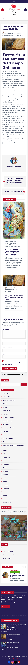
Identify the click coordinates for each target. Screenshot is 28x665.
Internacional (6, 457)
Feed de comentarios (9, 555)
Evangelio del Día (7, 33)
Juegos (5, 481)
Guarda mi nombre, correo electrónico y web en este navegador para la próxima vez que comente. (13, 362)
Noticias (5, 499)
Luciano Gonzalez (9, 32)
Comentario (6, 329)
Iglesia (5, 454)
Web (3, 354)
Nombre (5, 341)
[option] (14, 575)
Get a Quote (5, 606)
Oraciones (6, 431)
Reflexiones (6, 424)
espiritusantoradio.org (8, 602)
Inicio (2, 18)
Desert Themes (15, 658)
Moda (4, 478)
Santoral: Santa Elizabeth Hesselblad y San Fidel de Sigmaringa (14, 644)
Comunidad (6, 435)
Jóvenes (5, 407)
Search (6, 380)
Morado (22, 511)
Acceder (5, 548)
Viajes (4, 492)
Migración (5, 414)
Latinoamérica (7, 396)
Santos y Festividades (10, 243)
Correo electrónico (7, 347)
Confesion (14, 511)
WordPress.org (7, 558)
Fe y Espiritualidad (17, 33)
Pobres (5, 403)
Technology (6, 488)
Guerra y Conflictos (8, 417)
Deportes (5, 467)
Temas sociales (7, 441)
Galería (5, 495)
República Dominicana (9, 400)
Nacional (5, 460)
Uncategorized (7, 502)
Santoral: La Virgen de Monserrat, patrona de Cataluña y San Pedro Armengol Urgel (16, 625)
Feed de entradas (8, 551)
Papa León (6, 393)
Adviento (5, 511)
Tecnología (6, 464)
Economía (5, 474)
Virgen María (6, 410)
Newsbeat (5, 471)
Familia (5, 450)
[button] (22, 567)
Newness (5, 485)
